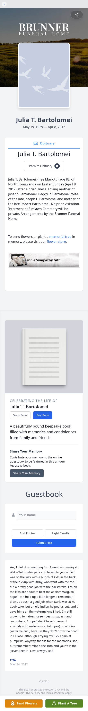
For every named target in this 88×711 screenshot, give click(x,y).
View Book (20, 415)
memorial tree (60, 236)
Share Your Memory (26, 473)
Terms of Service (55, 693)
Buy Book (42, 415)
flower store (56, 241)
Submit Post (44, 543)
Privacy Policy (32, 693)
